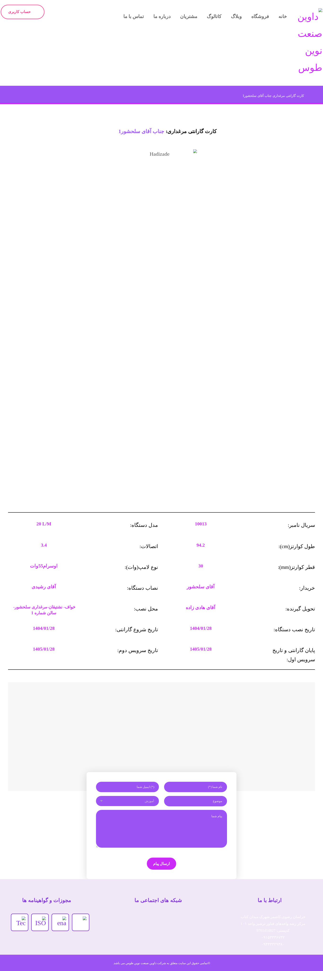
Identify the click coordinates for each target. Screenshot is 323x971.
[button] (119, 920)
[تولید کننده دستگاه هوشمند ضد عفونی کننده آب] (307, 42)
